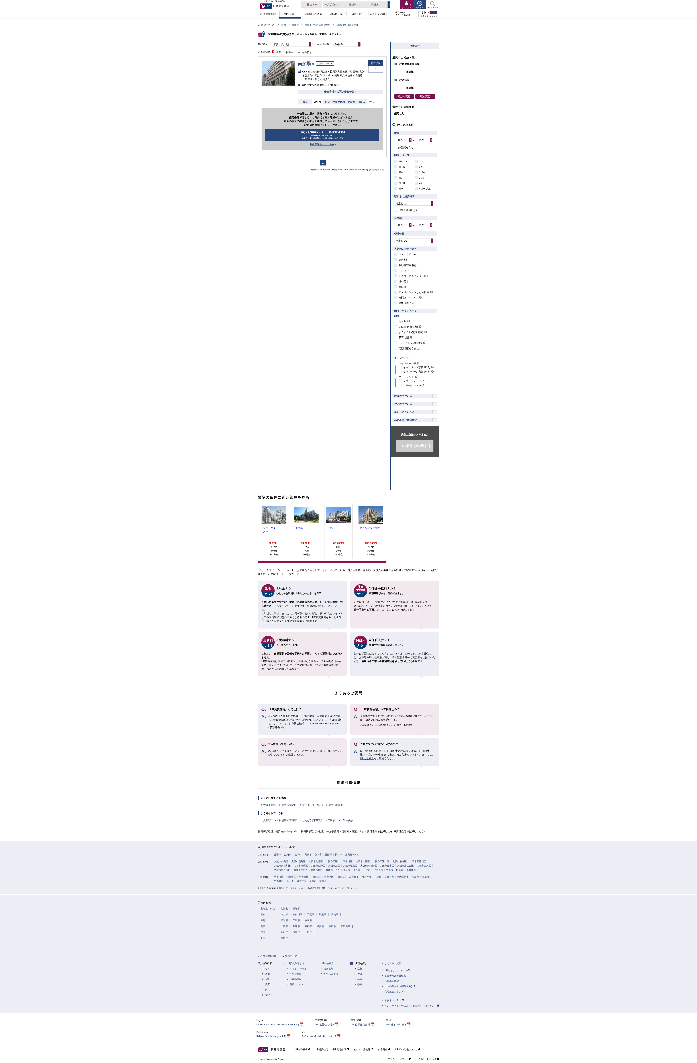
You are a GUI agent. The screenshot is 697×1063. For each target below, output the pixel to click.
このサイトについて (428, 1059)
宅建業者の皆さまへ (395, 991)
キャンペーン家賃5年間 (416, 371)
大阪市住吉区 (387, 865)
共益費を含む (405, 147)
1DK (421, 161)
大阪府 (295, 24)
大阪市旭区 (334, 865)
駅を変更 (425, 96)
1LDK (402, 166)
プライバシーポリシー (398, 1059)
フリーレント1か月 (414, 380)
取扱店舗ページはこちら (322, 144)
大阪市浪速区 (399, 861)
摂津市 (338, 854)
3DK (421, 177)
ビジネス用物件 (362, 1049)
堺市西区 (316, 877)
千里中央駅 (347, 820)
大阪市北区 (269, 804)
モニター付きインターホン (414, 275)
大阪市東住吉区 (405, 865)
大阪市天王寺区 (381, 861)
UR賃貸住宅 (321, 1049)
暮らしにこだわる (404, 412)
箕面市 (328, 854)
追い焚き (404, 281)
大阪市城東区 (350, 865)
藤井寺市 (301, 881)
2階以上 (403, 259)
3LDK (402, 183)
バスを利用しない (408, 210)
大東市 (389, 870)
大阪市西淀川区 (418, 861)
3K (400, 177)
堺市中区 (291, 877)
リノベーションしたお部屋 (414, 292)
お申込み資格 (331, 974)
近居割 (402, 321)
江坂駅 (331, 820)
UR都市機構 (301, 1049)
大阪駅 (267, 820)
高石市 (290, 881)
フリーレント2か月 (414, 385)
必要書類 (328, 968)
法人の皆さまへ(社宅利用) (399, 986)
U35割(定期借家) (408, 326)
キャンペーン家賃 (409, 363)
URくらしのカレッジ (396, 970)
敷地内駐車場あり (409, 265)
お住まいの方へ (393, 1000)
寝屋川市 (378, 870)
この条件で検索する (414, 446)
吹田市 (319, 804)
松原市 (415, 877)
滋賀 (267, 968)
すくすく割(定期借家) (411, 332)
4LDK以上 (425, 188)
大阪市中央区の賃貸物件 (318, 24)
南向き (402, 286)
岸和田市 (354, 877)
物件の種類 (295, 979)
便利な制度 (295, 974)
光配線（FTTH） (408, 297)
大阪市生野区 (318, 865)
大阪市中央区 (333, 870)
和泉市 (425, 877)
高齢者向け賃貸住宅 (405, 420)
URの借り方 (367, 758)
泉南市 (312, 881)
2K (420, 166)
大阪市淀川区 (424, 865)
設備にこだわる (403, 396)
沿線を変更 (404, 96)
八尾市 (366, 870)
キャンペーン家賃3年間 (416, 367)
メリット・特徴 (298, 968)
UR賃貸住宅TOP (266, 24)
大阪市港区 (346, 861)
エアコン (404, 270)
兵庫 (267, 984)
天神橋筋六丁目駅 (286, 820)
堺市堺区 (279, 877)
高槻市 (308, 854)
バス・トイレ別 (407, 254)
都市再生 (383, 1049)
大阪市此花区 (336, 804)
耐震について (297, 984)
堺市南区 (329, 877)
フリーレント (406, 377)
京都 (267, 974)
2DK (401, 172)
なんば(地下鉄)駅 (312, 820)
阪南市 (323, 881)
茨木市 (318, 854)
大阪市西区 (332, 861)
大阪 (267, 979)
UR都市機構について (406, 1049)
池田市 (287, 854)
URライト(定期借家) (410, 342)
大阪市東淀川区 (282, 865)
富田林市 (389, 877)
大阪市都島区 (289, 804)
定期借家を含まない (410, 348)
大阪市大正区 (363, 861)
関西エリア (291, 956)
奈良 (267, 989)
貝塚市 (377, 877)
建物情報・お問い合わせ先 (339, 91)
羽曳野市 (279, 881)
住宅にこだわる (403, 404)
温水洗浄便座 (406, 303)
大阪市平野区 (301, 870)
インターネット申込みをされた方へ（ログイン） (411, 1005)
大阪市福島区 (298, 861)
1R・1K (403, 161)
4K (420, 183)
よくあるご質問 (393, 963)
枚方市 (356, 870)
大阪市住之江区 (282, 870)
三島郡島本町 (352, 854)
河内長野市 (403, 877)
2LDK (422, 172)
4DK (401, 188)
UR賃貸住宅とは (295, 963)
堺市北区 (341, 877)
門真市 (399, 870)
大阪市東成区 (301, 865)
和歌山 (268, 995)
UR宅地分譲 (340, 1049)
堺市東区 (304, 877)
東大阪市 (411, 870)
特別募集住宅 (392, 981)
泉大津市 (366, 877)
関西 (283, 24)
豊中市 (306, 804)
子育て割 (404, 337)
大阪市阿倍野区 (368, 865)
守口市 (346, 870)
